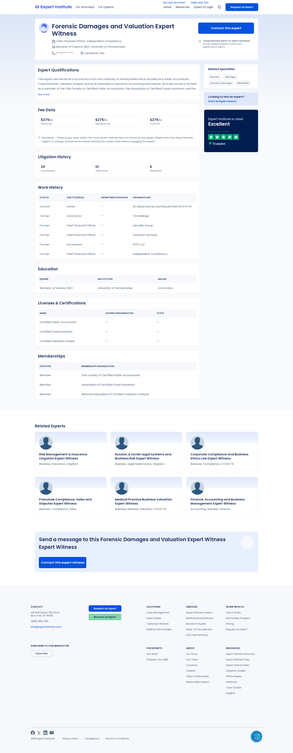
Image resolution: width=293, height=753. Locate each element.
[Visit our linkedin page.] (45, 733)
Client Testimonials (197, 676)
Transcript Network (157, 623)
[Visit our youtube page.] (52, 733)
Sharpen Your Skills (157, 659)
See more (44, 94)
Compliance (92, 738)
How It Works (233, 612)
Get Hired (152, 653)
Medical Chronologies (159, 629)
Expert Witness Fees (237, 659)
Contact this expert (226, 28)
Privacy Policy (71, 738)
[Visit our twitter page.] (39, 733)
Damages (230, 76)
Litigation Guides (236, 670)
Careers (191, 670)
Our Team (192, 659)
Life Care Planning (196, 634)
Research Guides (196, 623)
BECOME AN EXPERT (174, 2)
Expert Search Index (237, 665)
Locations (192, 665)
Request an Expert (242, 7)
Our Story (191, 653)
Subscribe (41, 653)
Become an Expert (105, 617)
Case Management (158, 612)
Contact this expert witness (62, 562)
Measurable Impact (197, 681)
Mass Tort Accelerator (199, 629)
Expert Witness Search (199, 612)
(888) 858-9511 (199, 2)
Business (214, 76)
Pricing (230, 623)
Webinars (231, 681)
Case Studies (233, 687)
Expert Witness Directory (240, 653)
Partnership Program (238, 618)
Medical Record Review (199, 618)
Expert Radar (153, 618)
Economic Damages (221, 83)
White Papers (234, 676)
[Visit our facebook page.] (33, 733)
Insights (230, 693)
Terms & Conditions (117, 738)
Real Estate (243, 83)
